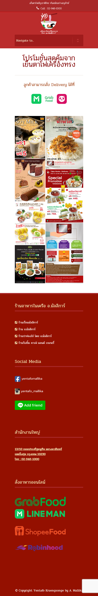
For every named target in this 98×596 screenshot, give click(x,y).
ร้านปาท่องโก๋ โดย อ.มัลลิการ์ (35, 336)
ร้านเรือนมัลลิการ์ (28, 322)
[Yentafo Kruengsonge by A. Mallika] (49, 23)
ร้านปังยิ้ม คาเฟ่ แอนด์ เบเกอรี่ (36, 343)
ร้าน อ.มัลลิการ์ (27, 329)
